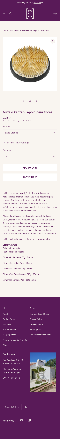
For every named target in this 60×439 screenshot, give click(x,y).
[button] (4, 13)
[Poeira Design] (30, 13)
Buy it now (30, 177)
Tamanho (7, 126)
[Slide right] (36, 101)
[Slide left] (23, 101)
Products (14, 30)
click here (37, 3)
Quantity (7, 150)
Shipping (16, 121)
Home (5, 30)
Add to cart (30, 167)
